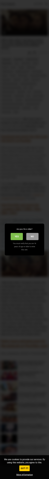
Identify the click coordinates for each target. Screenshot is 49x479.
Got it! (24, 468)
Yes (17, 236)
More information (24, 474)
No (32, 236)
